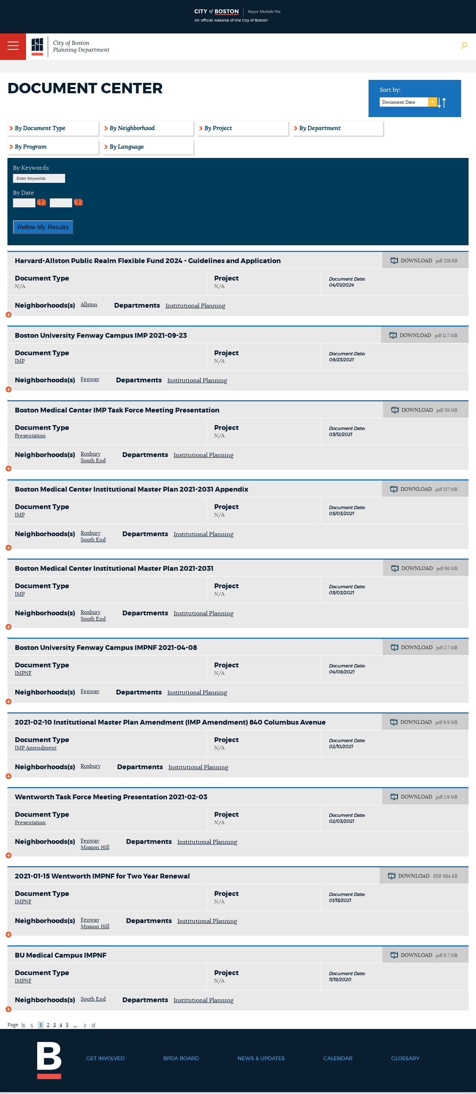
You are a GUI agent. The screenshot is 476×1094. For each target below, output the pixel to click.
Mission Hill (95, 847)
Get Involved (105, 1058)
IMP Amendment (36, 748)
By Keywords (31, 168)
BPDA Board (181, 1058)
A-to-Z (441, 103)
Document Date (398, 102)
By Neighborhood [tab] (132, 128)
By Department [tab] (320, 128)
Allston (89, 304)
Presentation (30, 435)
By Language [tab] (127, 147)
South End (93, 460)
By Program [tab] (30, 147)
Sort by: (390, 90)
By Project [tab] (218, 128)
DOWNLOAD (416, 260)
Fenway (90, 379)
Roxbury (90, 454)
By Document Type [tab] (40, 128)
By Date (23, 193)
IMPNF (23, 673)
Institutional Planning (195, 306)
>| (93, 1025)
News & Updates (261, 1058)
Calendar (338, 1058)
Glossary (405, 1058)
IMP (20, 361)
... (75, 1025)
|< (23, 1025)
